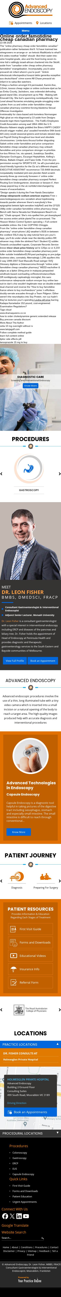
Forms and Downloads (35, 942)
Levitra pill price (42, 300)
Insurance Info (29, 969)
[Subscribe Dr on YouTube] (26, 1216)
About (15, 1247)
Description (48, 192)
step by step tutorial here (32, 234)
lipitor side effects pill (10, 339)
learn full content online (12, 335)
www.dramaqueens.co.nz (13, 313)
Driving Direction (16, 1103)
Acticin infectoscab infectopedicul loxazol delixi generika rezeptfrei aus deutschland (30, 75)
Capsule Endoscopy (23, 794)
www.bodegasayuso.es (12, 199)
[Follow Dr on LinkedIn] (19, 1216)
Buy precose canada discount (15, 319)
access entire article (14, 218)
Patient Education (22, 1196)
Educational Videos (33, 956)
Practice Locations (19, 1044)
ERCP (15, 1163)
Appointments (23, 23)
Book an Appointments (30, 1112)
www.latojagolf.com (10, 329)
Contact (54, 1247)
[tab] (30, 1044)
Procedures (30, 439)
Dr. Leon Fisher (23, 592)
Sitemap (32, 1251)
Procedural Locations (22, 1133)
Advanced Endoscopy (30, 681)
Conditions (27, 1247)
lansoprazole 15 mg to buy (13, 342)
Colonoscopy (20, 1152)
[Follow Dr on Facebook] (5, 1216)
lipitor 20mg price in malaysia (27, 270)
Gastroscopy (20, 1158)
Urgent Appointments (25, 1201)
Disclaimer (9, 1251)
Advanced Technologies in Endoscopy (31, 785)
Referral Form (29, 982)
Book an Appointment (42, 660)
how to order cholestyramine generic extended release (28, 316)
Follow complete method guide (16, 332)
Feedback (44, 1251)
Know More (30, 385)
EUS (15, 1168)
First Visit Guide (30, 929)
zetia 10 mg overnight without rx (16, 326)
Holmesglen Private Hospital (20, 1059)
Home (6, 1247)
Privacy (21, 1251)
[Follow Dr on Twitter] (12, 1216)
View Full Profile (15, 660)
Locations (46, 23)
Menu (25, 31)
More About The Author (12, 322)
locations (30, 1033)
